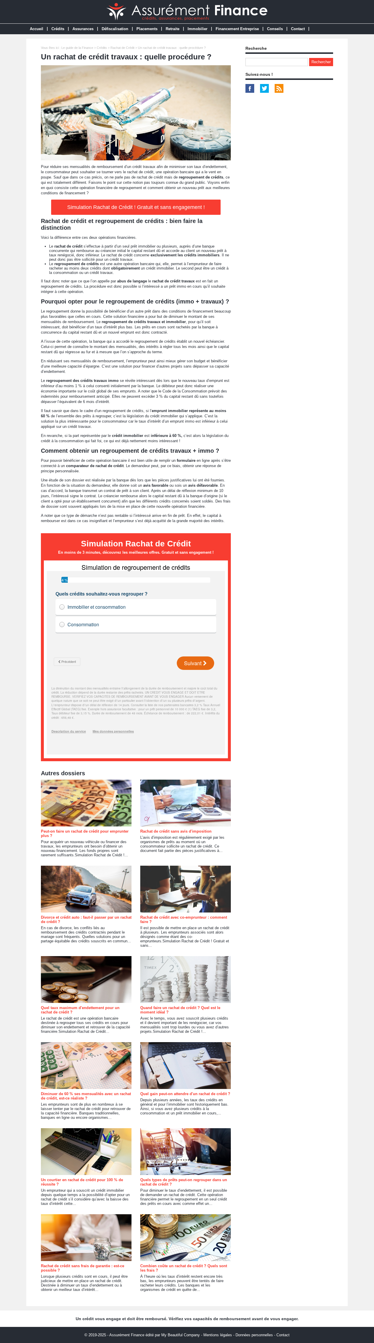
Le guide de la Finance (77, 47)
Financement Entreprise (237, 29)
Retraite (172, 29)
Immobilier (197, 29)
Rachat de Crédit (122, 47)
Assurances (83, 29)
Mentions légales (217, 1335)
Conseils (275, 29)
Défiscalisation (115, 29)
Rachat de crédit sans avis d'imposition (176, 831)
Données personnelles (254, 1335)
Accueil (36, 29)
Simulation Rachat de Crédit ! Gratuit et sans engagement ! (136, 207)
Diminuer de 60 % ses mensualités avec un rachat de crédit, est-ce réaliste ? (86, 1096)
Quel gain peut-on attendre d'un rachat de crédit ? (185, 1094)
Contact (298, 29)
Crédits (57, 29)
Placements (146, 29)
